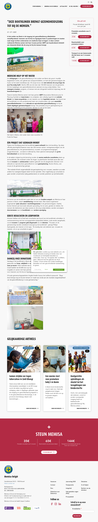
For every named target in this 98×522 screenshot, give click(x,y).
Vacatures (53, 481)
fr (88, 2)
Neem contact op (9, 483)
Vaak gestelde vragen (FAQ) (72, 492)
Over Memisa (37, 6)
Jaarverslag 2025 (71, 481)
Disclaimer (84, 481)
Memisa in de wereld (51, 6)
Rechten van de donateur (85, 489)
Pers (51, 488)
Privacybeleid (70, 497)
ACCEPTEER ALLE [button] (59, 269)
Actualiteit (63, 6)
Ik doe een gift (87, 6)
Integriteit (69, 488)
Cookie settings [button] (37, 269)
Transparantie (70, 485)
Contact (52, 485)
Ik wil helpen (73, 6)
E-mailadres (77, 508)
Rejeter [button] (46, 269)
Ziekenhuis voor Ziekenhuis (55, 492)
